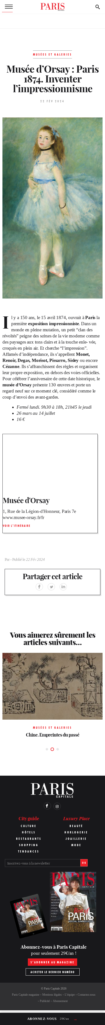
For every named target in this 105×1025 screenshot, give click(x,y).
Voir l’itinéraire (17, 526)
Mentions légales (52, 994)
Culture (29, 826)
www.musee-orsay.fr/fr (23, 517)
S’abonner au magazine (52, 962)
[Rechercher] (97, 6)
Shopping (29, 845)
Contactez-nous (86, 994)
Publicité (45, 1001)
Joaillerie (76, 839)
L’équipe (70, 994)
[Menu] (7, 6)
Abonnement (60, 1001)
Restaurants (29, 839)
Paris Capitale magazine (25, 994)
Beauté (76, 826)
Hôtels (29, 832)
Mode (76, 845)
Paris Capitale (52, 988)
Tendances (28, 851)
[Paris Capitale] (52, 7)
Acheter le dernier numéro (53, 972)
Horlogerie (76, 832)
